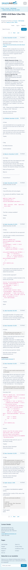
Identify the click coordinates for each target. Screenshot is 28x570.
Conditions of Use (19, 548)
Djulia (5, 183)
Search (24, 29)
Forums (7, 8)
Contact (17, 550)
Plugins (3, 546)
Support (3, 550)
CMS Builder (13, 8)
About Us (17, 544)
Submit (24, 565)
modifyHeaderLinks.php (7, 359)
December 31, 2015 (12, 325)
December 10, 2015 (12, 37)
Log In (17, 25)
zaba (5, 310)
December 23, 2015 (12, 183)
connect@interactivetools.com (8, 533)
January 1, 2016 (11, 482)
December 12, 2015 (13, 154)
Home (2, 8)
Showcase (3, 548)
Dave (5, 37)
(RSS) (16, 22)
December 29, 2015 (12, 310)
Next (14, 32)
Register (23, 25)
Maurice (6, 154)
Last (18, 32)
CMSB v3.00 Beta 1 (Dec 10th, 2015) (11, 10)
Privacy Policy (18, 546)
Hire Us (3, 552)
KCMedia (6, 118)
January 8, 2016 (10, 22)
